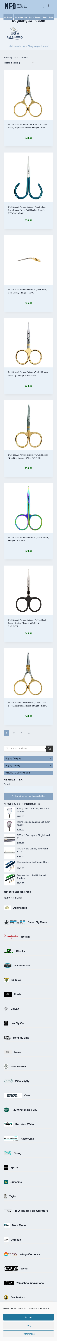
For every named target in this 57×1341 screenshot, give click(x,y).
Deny (28, 1325)
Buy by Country (35, 17)
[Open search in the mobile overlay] (42, 6)
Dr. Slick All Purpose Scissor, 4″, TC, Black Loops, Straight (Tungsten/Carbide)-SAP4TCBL (27, 623)
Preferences (28, 1333)
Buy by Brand (48, 17)
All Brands (8, 17)
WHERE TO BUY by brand (17, 773)
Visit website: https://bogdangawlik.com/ (28, 46)
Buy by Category (21, 17)
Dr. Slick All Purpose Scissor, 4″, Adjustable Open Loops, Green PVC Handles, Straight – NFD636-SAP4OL (27, 210)
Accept (28, 1317)
